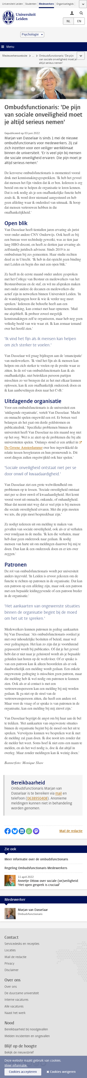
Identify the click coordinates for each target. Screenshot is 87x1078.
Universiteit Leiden (12, 4)
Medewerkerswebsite (14, 56)
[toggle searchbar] (81, 12)
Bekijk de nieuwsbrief (19, 1052)
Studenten (30, 4)
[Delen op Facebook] (7, 831)
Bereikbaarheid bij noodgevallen (26, 1029)
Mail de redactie (71, 831)
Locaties (10, 950)
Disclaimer (11, 970)
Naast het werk (14, 1013)
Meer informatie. (15, 1065)
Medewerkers (46, 4)
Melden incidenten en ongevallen (27, 1036)
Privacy (9, 963)
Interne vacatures (16, 1000)
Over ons (10, 987)
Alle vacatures (13, 1006)
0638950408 (37, 798)
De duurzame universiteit (21, 993)
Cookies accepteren (23, 1072)
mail (58, 793)
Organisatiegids (65, 4)
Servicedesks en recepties (21, 944)
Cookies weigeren (63, 1072)
